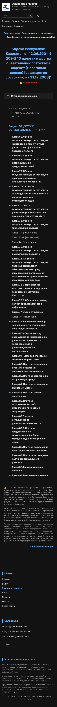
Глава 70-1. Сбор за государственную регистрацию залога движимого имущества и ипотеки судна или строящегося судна (30, 193)
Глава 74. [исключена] (24, 242)
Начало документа (19, 108)
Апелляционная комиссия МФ (39, 37)
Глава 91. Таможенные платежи (30, 475)
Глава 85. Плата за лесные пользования (27, 394)
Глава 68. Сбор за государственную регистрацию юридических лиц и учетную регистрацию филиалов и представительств (30, 143)
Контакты (18, 26)
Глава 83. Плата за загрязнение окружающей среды (30, 378)
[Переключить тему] (38, 15)
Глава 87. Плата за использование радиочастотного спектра (26, 420)
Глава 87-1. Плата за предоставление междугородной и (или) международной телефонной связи (28, 435)
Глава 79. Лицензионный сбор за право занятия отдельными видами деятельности (29, 325)
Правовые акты (12, 33)
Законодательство (30, 21)
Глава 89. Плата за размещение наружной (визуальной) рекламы (30, 459)
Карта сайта (8, 606)
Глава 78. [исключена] (24, 316)
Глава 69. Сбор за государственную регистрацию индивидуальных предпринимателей (30, 161)
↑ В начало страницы (41, 546)
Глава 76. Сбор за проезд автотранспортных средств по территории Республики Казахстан (29, 290)
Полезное (7, 26)
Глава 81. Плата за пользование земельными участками (30, 357)
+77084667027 (20, 626)
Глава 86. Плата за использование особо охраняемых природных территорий (26, 406)
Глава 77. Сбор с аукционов (27, 312)
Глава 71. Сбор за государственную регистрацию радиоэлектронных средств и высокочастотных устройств (30, 210)
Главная (6, 21)
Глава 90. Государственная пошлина (27, 469)
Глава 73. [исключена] (24, 232)
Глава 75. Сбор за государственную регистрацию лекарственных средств (30, 250)
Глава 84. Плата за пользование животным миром (30, 386)
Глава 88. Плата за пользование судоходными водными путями (30, 449)
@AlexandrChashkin (21, 631)
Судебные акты (14, 37)
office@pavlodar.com (19, 636)
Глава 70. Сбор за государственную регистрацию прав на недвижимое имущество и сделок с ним (30, 176)
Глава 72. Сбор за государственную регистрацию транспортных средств (30, 224)
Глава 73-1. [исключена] (25, 237)
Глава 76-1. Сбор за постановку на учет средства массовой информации (30, 304)
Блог (43, 21)
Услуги (15, 21)
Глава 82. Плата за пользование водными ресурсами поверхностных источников (30, 368)
